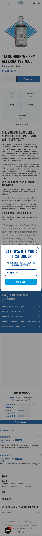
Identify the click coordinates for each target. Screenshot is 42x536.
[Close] (38, 247)
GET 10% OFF (21, 281)
